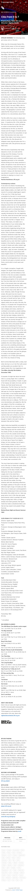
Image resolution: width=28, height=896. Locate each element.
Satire (15, 865)
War (13, 860)
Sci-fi (9, 880)
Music (13, 857)
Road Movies (5, 870)
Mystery (10, 865)
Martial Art (8, 877)
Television (4, 862)
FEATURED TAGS (5, 846)
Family (14, 870)
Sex (13, 880)
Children (4, 865)
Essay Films (4, 872)
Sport (8, 867)
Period (8, 852)
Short (10, 872)
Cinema (3, 875)
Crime (13, 852)
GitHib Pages (19, 890)
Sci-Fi (9, 855)
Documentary (16, 850)
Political (4, 880)
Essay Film (15, 875)
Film (3, 877)
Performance (22, 877)
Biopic (10, 862)
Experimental (21, 855)
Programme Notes (7, 2)
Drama (3, 850)
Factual (21, 875)
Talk (10, 860)
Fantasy (15, 855)
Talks (3, 857)
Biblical (22, 872)
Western (15, 862)
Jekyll (13, 890)
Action (18, 857)
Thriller (3, 852)
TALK (17, 880)
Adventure (4, 860)
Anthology (16, 872)
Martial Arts (20, 870)
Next (21, 839)
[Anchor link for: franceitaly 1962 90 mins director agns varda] (19, 23)
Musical (8, 857)
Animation (19, 852)
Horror (22, 850)
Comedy (9, 850)
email (19, 831)
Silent (3, 867)
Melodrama (20, 865)
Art (10, 870)
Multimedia (15, 877)
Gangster (13, 867)
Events (18, 867)
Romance (4, 855)
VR (21, 880)
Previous (7, 839)
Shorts (18, 860)
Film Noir (21, 862)
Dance (9, 875)
